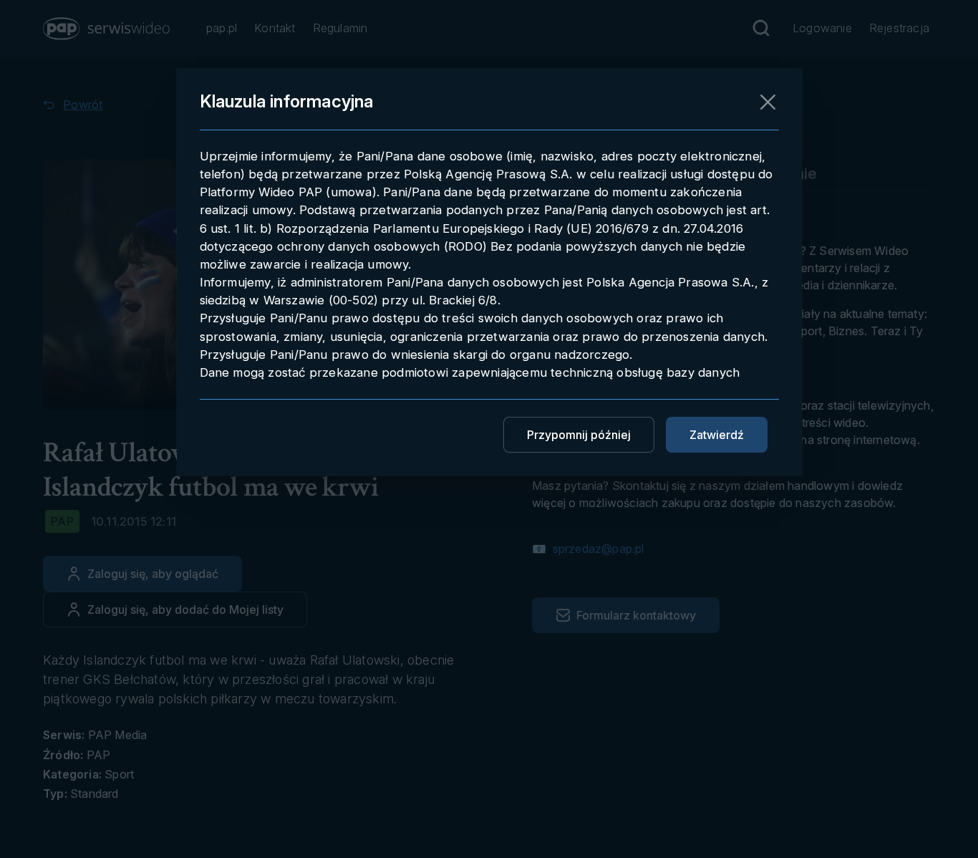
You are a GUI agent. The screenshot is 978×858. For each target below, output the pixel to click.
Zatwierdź (716, 435)
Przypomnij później (579, 435)
